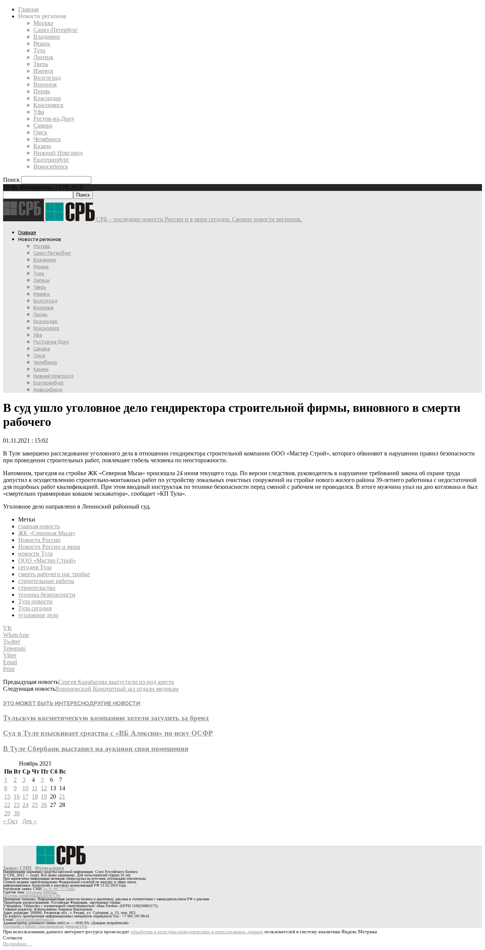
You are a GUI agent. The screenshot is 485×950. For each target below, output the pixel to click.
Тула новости (35, 601)
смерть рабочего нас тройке (54, 574)
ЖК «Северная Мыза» (46, 533)
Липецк (43, 57)
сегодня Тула (35, 567)
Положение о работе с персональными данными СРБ (45, 926)
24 (25, 805)
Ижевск (43, 71)
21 (62, 796)
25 (35, 805)
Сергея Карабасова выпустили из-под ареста (116, 682)
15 (7, 796)
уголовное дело (38, 615)
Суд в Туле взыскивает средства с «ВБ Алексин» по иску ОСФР (108, 733)
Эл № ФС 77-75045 (59, 889)
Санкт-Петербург (55, 30)
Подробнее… (17, 944)
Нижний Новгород (58, 153)
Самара (42, 125)
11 (35, 788)
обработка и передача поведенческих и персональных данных (196, 931)
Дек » (29, 821)
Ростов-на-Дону (54, 118)
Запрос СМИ (17, 868)
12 (44, 788)
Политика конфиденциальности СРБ (31, 895)
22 (7, 805)
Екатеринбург (51, 159)
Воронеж (45, 84)
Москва (43, 23)
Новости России (39, 540)
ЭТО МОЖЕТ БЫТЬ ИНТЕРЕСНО (46, 703)
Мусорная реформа (41, 892)
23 (17, 805)
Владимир (46, 36)
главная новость (39, 526)
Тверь (40, 64)
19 (44, 796)
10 (25, 788)
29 (7, 813)
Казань (42, 146)
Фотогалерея (49, 868)
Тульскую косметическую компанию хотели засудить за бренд (106, 718)
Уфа (38, 112)
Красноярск (48, 105)
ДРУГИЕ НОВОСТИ (114, 703)
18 (35, 796)
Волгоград (47, 77)
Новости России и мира (49, 547)
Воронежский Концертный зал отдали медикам (116, 688)
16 (17, 796)
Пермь (41, 91)
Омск (40, 132)
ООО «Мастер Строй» (47, 560)
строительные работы (46, 581)
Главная (28, 9)
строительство (36, 587)
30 (17, 813)
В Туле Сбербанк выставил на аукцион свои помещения (95, 749)
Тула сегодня (35, 608)
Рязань (41, 43)
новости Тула (35, 553)
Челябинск (47, 139)
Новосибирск (50, 166)
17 (25, 796)
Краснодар (47, 98)
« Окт (10, 821)
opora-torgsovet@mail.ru (34, 919)
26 (44, 805)
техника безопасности (46, 594)
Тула (39, 50)
